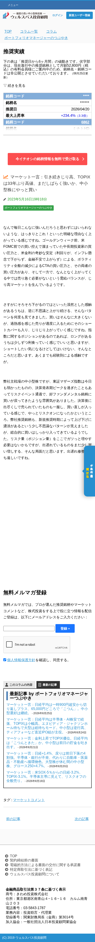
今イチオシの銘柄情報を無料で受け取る (47, 159)
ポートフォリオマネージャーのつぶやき (28, 207)
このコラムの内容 (21, 684)
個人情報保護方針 (21, 660)
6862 (85, 122)
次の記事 (82, 819)
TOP (13, 856)
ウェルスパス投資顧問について (34, 874)
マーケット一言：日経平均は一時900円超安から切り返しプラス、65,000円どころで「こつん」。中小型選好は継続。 (47, 709)
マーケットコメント (29, 800)
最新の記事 (50, 684)
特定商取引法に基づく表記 (31, 869)
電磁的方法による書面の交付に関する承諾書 (45, 865)
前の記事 (13, 819)
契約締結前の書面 (24, 860)
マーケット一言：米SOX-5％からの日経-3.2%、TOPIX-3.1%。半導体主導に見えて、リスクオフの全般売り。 (46, 776)
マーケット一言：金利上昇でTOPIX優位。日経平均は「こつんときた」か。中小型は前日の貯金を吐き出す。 (47, 742)
